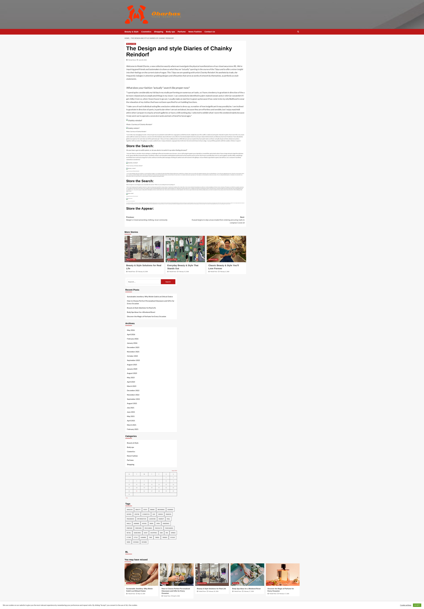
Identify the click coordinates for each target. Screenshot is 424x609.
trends (164, 537)
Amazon (129, 509)
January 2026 (132, 343)
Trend (157, 537)
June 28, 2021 (143, 60)
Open (158, 523)
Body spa (170, 32)
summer (143, 537)
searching (137, 532)
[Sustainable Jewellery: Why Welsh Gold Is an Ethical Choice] (141, 574)
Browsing (161, 509)
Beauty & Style (131, 32)
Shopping (158, 32)
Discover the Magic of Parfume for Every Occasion (146, 316)
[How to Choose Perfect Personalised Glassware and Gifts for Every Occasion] (177, 574)
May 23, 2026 (141, 593)
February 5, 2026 (224, 271)
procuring (148, 528)
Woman (136, 542)
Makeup (161, 519)
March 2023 (131, 386)
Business (170, 509)
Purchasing (169, 528)
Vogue (172, 537)
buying (129, 514)
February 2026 (132, 339)
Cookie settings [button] (405, 605)
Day (154, 514)
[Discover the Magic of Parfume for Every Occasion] (283, 574)
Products (158, 528)
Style (136, 537)
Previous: (146, 218)
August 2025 (132, 365)
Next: (218, 220)
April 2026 (131, 334)
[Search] (298, 32)
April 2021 (131, 421)
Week (128, 542)
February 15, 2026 (184, 271)
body (145, 509)
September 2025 (133, 360)
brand (152, 509)
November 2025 (133, 352)
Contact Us (209, 32)
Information (141, 519)
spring (173, 532)
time (150, 537)
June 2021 (131, 412)
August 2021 (132, 403)
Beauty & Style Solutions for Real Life (141, 308)
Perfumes (138, 528)
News (151, 523)
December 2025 (133, 347)
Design (160, 514)
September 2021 (133, 399)
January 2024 (132, 369)
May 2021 (131, 416)
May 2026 (131, 330)
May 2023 (131, 377)
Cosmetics (146, 32)
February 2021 (132, 429)
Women (144, 542)
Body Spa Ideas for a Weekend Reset (141, 312)
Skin (161, 532)
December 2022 (133, 390)
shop (145, 532)
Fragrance (130, 519)
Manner (136, 523)
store (129, 537)
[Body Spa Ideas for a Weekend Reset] (247, 574)
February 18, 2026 (143, 271)
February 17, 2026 (249, 591)
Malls (129, 523)
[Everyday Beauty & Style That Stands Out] (185, 249)
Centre (136, 514)
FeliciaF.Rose (132, 60)
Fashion (168, 514)
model (144, 523)
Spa (167, 532)
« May (126, 497)
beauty (138, 509)
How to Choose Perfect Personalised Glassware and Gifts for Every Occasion (150, 302)
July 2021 (130, 408)
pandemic (166, 523)
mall (168, 519)
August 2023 (132, 373)
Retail (129, 532)
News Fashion (195, 32)
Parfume (182, 32)
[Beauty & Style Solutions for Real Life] (144, 249)
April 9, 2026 (176, 596)
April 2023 (131, 382)
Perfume (129, 528)
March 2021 (131, 425)
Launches (152, 519)
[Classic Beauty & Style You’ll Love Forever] (226, 249)
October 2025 (132, 356)
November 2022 (133, 395)
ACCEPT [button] (417, 605)
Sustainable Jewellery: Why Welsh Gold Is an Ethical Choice (150, 297)
